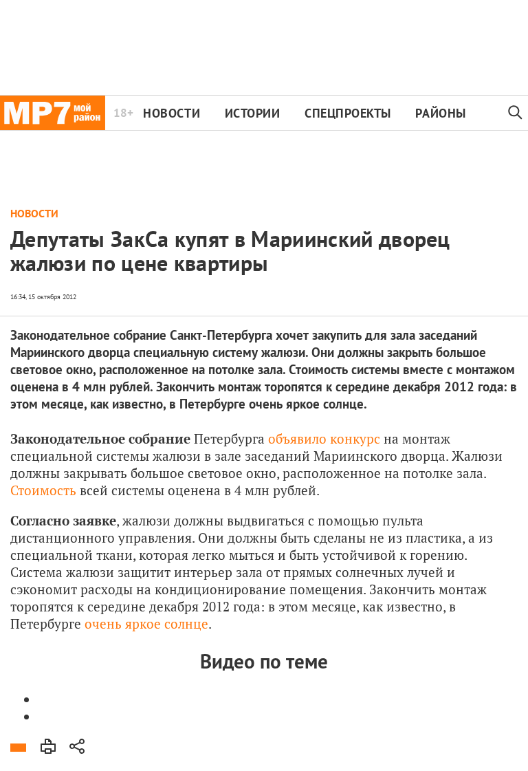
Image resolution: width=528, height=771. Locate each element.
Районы (440, 113)
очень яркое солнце (146, 623)
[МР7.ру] (52, 113)
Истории (252, 113)
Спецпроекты (348, 113)
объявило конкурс (324, 438)
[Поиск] (515, 113)
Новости (171, 113)
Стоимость (43, 490)
